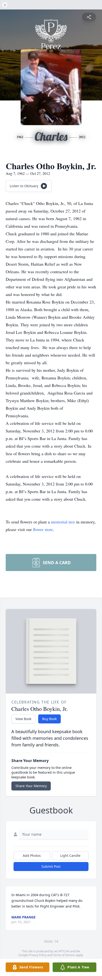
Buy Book (49, 719)
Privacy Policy (37, 955)
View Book (23, 719)
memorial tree (63, 522)
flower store (43, 529)
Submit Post (51, 866)
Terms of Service (64, 955)
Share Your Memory (31, 786)
